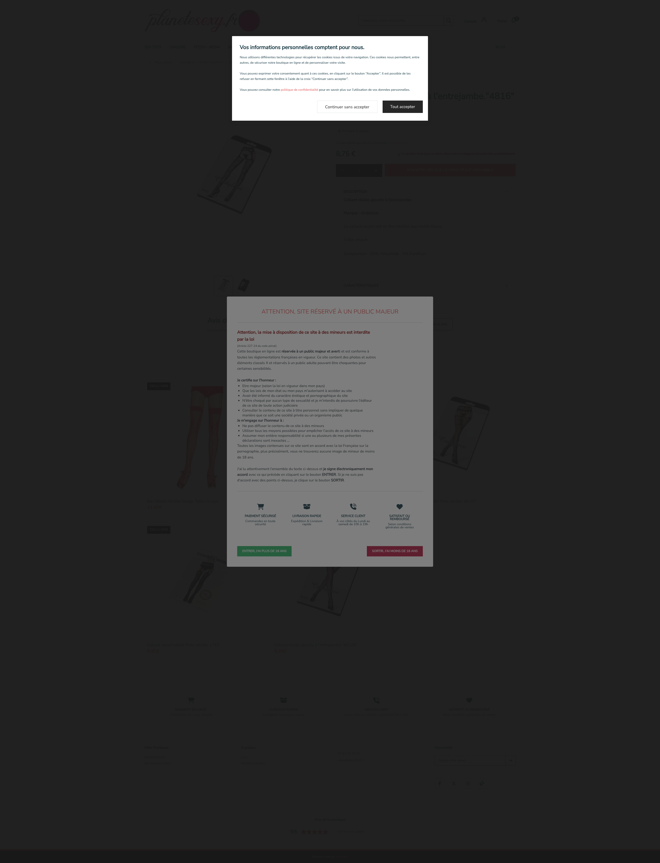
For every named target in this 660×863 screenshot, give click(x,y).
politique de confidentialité (299, 90)
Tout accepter (402, 107)
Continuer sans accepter (347, 107)
